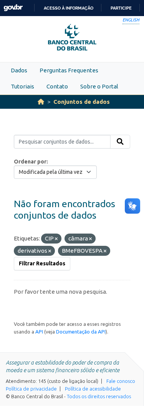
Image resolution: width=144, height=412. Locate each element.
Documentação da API (81, 331)
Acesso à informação (68, 8)
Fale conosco (120, 381)
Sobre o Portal (99, 86)
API (39, 331)
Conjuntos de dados (81, 101)
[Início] (41, 101)
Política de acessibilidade (93, 388)
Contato (57, 86)
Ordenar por (30, 162)
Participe (121, 8)
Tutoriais (22, 86)
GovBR (13, 7)
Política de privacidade (31, 388)
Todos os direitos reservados (99, 396)
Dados (19, 70)
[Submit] (120, 142)
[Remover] (56, 239)
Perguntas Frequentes (69, 70)
